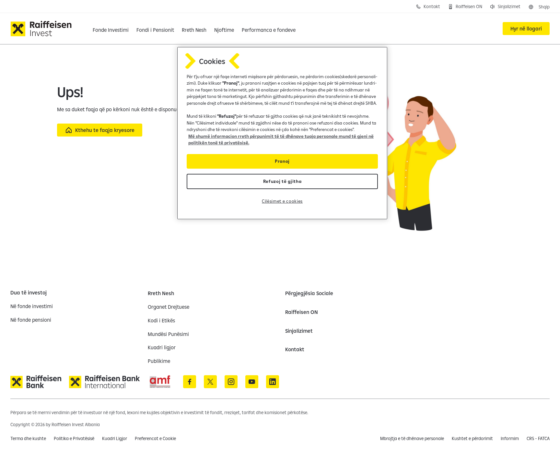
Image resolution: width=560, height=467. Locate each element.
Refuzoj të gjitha (282, 181)
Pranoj (282, 161)
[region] (282, 133)
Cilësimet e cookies (282, 201)
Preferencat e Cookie (155, 438)
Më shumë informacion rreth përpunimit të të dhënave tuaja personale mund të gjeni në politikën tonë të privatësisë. (281, 139)
